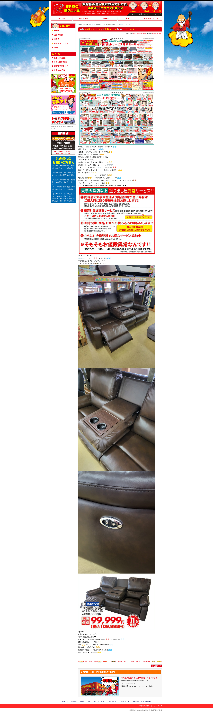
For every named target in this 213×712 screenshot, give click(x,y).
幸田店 (106, 18)
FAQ (133, 14)
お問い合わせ (143, 14)
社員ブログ (58, 70)
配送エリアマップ (151, 18)
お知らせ (87, 24)
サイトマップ (156, 14)
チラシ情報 (142, 33)
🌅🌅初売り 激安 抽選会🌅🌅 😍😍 (92, 661)
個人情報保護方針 (144, 706)
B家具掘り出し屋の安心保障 (142, 701)
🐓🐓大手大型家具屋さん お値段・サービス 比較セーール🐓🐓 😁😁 (136, 661)
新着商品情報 (59, 66)
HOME (61, 18)
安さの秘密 (83, 18)
